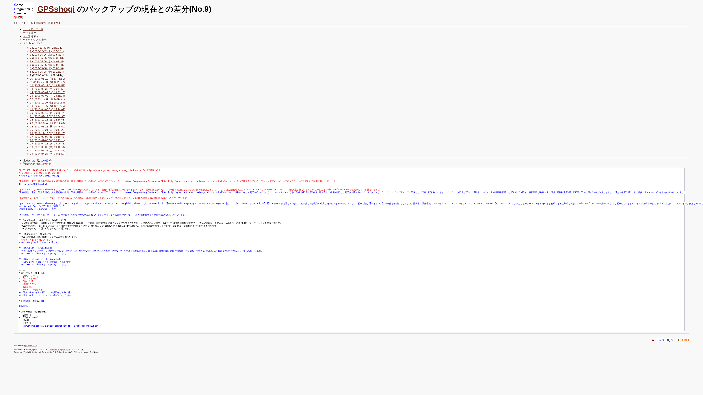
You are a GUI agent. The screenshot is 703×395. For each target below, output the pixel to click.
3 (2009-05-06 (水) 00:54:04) (47, 54)
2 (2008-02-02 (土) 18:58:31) (47, 51)
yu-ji (39, 352)
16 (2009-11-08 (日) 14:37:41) (47, 99)
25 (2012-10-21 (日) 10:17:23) (47, 129)
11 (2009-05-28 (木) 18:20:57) (47, 81)
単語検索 (41, 22)
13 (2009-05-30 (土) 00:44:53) (47, 88)
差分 (25, 32)
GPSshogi (56, 9)
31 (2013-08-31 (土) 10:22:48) (47, 150)
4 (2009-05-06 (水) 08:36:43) (47, 58)
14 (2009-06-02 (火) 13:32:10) (47, 92)
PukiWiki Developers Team (59, 350)
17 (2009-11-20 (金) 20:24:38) (47, 102)
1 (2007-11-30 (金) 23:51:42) (46, 47)
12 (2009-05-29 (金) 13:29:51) (47, 85)
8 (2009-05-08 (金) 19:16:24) (47, 71)
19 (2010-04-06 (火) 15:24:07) (47, 109)
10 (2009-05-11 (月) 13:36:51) (47, 78)
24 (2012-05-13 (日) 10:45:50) (47, 126)
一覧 (31, 22)
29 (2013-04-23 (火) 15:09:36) (47, 143)
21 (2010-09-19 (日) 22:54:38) (47, 116)
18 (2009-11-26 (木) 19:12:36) (47, 105)
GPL (82, 350)
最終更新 (53, 22)
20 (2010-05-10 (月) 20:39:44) (47, 112)
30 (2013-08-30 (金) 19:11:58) (47, 147)
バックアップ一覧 (33, 29)
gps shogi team (30, 346)
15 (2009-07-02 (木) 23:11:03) (47, 95)
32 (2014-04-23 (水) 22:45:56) (47, 153)
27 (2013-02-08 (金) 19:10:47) (47, 136)
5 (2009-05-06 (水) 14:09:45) (47, 61)
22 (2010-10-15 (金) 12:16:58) (47, 119)
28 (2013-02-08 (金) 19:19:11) (47, 140)
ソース (26, 36)
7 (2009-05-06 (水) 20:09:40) (47, 68)
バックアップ (30, 39)
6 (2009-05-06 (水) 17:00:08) (47, 64)
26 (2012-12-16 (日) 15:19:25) (47, 133)
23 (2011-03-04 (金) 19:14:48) (47, 123)
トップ (19, 22)
